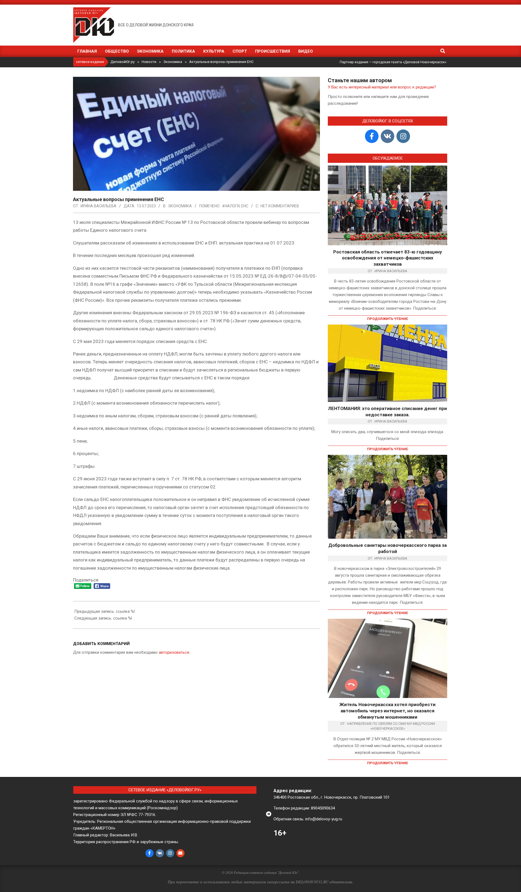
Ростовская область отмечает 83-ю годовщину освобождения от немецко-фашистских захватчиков (387, 258)
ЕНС (244, 206)
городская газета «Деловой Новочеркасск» (409, 62)
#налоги (231, 206)
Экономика (180, 206)
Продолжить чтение (387, 319)
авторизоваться (174, 652)
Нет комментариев (279, 206)
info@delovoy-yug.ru (323, 819)
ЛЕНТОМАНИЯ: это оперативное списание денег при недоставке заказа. (387, 411)
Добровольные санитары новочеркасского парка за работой (387, 548)
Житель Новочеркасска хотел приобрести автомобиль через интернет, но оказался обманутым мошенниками (387, 710)
